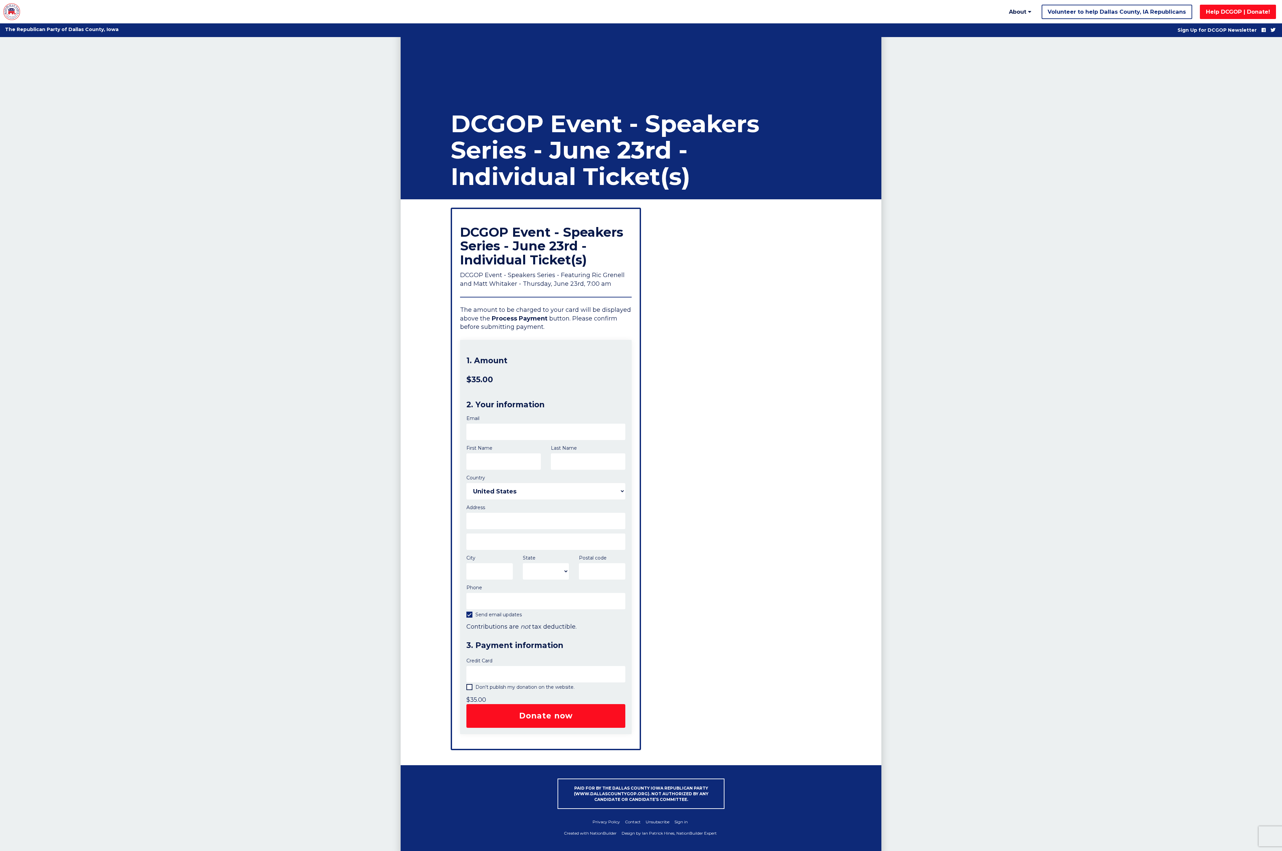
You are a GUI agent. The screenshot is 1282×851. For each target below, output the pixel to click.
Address (475, 507)
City (470, 558)
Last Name (564, 448)
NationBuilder (603, 833)
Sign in (681, 821)
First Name (479, 448)
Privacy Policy (606, 821)
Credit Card (479, 661)
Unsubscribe (657, 821)
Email (472, 418)
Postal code (593, 558)
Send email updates (498, 615)
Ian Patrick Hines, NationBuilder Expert (679, 833)
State (529, 558)
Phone (474, 588)
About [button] (1018, 11)
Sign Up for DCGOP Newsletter (1217, 30)
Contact (633, 821)
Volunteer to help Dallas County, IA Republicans (1117, 11)
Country (475, 478)
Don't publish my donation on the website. (524, 687)
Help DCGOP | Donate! (1238, 11)
